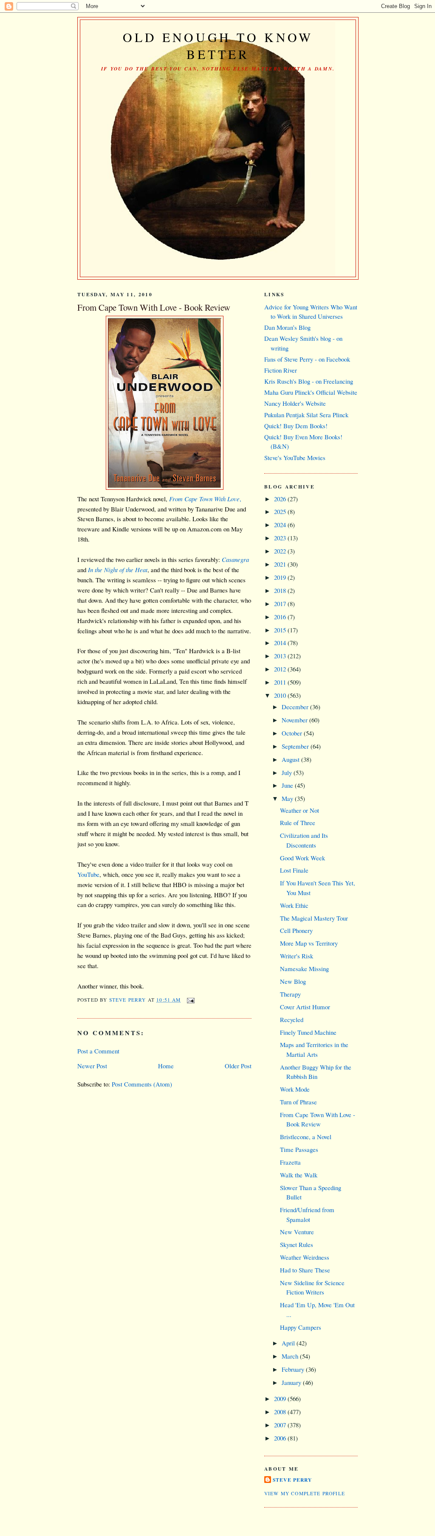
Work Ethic (294, 905)
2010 (281, 695)
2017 (281, 603)
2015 (281, 630)
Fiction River (280, 370)
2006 (281, 1438)
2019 (281, 577)
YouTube (88, 874)
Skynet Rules (296, 1244)
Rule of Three (297, 822)
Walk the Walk (298, 1175)
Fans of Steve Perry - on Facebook (307, 359)
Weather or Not (299, 810)
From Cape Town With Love (204, 498)
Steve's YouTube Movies (294, 457)
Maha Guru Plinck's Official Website (310, 392)
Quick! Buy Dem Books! (296, 425)
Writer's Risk (296, 956)
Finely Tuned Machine (308, 1032)
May (288, 798)
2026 (281, 498)
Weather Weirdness (304, 1257)
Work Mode (295, 1089)
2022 (281, 551)
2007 (281, 1425)
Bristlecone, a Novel (305, 1136)
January (292, 1382)
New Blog (293, 981)
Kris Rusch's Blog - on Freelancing (308, 381)
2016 (281, 616)
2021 (281, 564)
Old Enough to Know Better (218, 45)
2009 (281, 1398)
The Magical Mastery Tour (314, 918)
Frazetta (290, 1162)
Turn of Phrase (298, 1102)
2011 (281, 682)
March (291, 1356)
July (288, 772)
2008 (281, 1411)
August (291, 759)
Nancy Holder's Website (295, 403)
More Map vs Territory (309, 943)
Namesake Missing (304, 968)
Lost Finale (294, 870)
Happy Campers (300, 1327)
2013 (281, 655)
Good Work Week (302, 858)
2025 (281, 511)
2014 (281, 642)
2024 (281, 524)
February (294, 1369)
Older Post (238, 1065)
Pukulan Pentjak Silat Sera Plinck (306, 414)
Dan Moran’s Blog (287, 327)
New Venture (297, 1231)
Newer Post (92, 1065)
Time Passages (299, 1149)
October (293, 733)
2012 (281, 669)
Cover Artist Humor (305, 1006)
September (296, 746)
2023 (281, 538)
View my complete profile (304, 1493)
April (289, 1343)
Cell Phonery (296, 930)
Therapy (290, 994)
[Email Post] (190, 1000)
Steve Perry (292, 1479)
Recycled (291, 1019)
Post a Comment (98, 1051)
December (296, 706)
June (288, 785)
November (295, 720)
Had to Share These (305, 1270)
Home (166, 1065)
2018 (281, 590)
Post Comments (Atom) (142, 1084)
